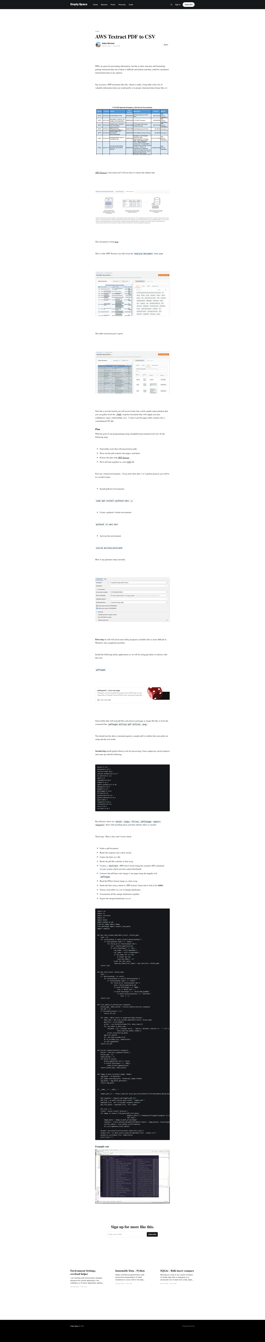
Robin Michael (108, 43)
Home (95, 5)
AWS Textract (101, 172)
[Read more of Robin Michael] (98, 44)
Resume (104, 5)
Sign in (178, 5)
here (117, 241)
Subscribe (189, 5)
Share (166, 45)
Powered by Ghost (188, 1326)
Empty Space (78, 4)
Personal (122, 5)
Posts (113, 5)
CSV (129, 461)
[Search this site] (171, 4)
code (97, 31)
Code (131, 5)
